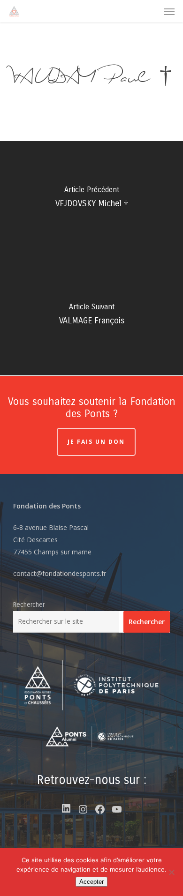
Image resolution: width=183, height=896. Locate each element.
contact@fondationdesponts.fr (59, 573)
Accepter (91, 881)
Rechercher (29, 605)
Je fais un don (96, 442)
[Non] (171, 872)
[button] (169, 11)
